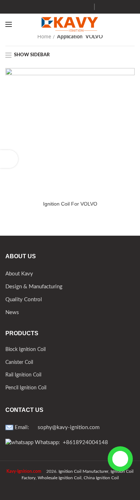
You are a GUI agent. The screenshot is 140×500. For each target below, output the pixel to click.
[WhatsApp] (85, 6)
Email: (25, 427)
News (12, 312)
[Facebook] (50, 6)
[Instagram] (59, 6)
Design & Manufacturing (33, 286)
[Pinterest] (77, 6)
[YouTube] (68, 6)
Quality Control (23, 299)
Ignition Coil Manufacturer (83, 471)
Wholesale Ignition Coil (59, 478)
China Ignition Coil (101, 478)
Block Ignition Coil (25, 349)
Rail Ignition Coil (23, 375)
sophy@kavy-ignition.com (68, 427)
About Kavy (19, 274)
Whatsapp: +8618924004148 (70, 442)
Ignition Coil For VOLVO (70, 204)
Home (44, 36)
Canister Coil (19, 362)
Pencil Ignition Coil (25, 387)
